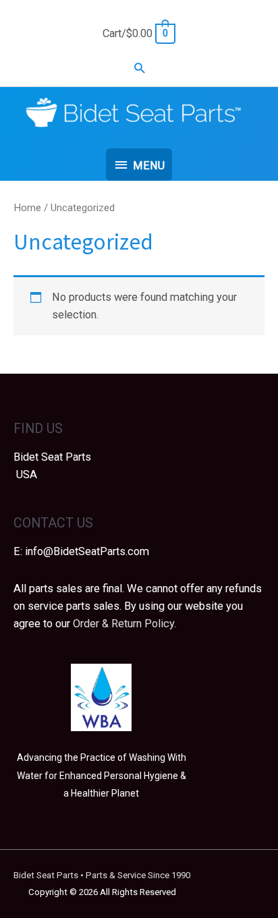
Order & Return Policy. (124, 623)
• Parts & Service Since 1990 (101, 875)
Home (27, 208)
